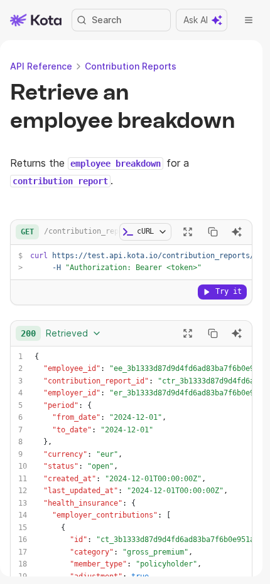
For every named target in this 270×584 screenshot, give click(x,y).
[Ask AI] (237, 232)
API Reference (41, 66)
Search (106, 19)
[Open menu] (248, 20)
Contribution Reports (130, 66)
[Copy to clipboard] (213, 232)
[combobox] (61, 333)
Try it (228, 291)
